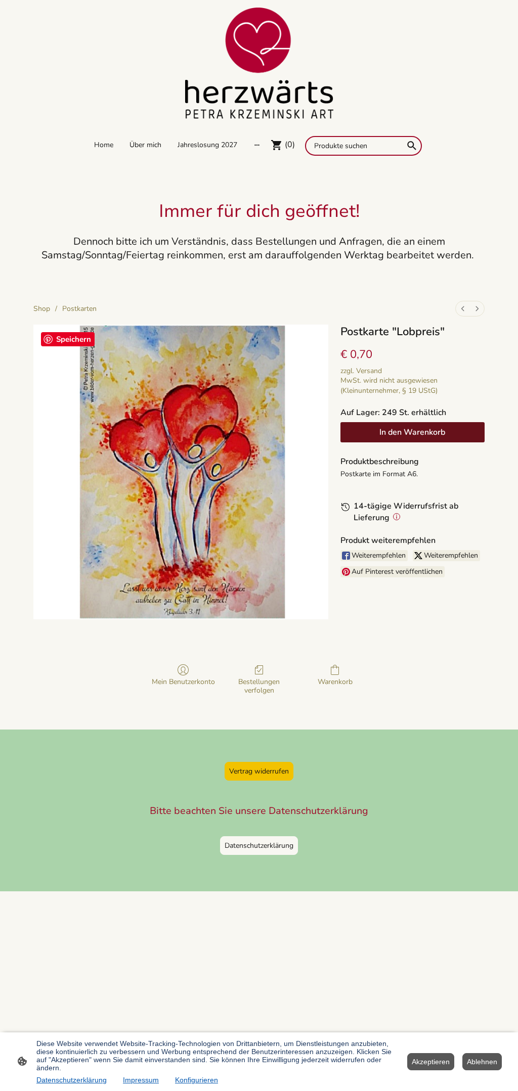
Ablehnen (482, 1062)
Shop (41, 308)
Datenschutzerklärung (259, 845)
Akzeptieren (431, 1062)
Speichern (73, 339)
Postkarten (79, 308)
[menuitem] (463, 308)
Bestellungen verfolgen (259, 686)
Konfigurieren (196, 1080)
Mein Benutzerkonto (183, 682)
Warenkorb (335, 682)
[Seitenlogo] (259, 63)
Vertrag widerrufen (259, 771)
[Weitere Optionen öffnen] (257, 144)
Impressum (141, 1080)
